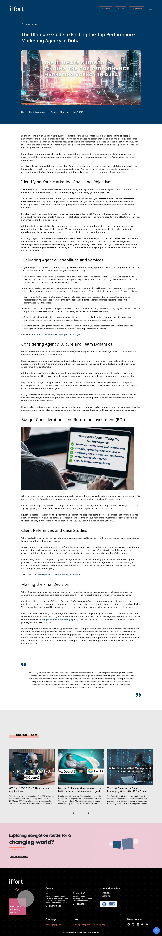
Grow (59, 925)
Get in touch (137, 9)
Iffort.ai (121, 9)
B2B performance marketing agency (60, 619)
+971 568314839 (81, 904)
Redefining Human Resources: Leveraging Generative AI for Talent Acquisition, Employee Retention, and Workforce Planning (127, 793)
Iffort (34, 672)
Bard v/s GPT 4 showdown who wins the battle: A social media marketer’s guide (30, 790)
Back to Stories (31, 24)
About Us (76, 925)
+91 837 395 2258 (54, 906)
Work (88, 925)
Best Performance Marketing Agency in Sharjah (56, 334)
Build (47, 925)
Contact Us (17, 849)
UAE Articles (64, 112)
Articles (54, 112)
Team (83, 925)
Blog (23, 112)
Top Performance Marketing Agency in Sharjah (56, 574)
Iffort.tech (106, 9)
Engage (53, 925)
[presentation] (75, 813)
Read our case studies (19, 857)
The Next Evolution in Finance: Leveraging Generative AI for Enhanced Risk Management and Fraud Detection (79, 791)
